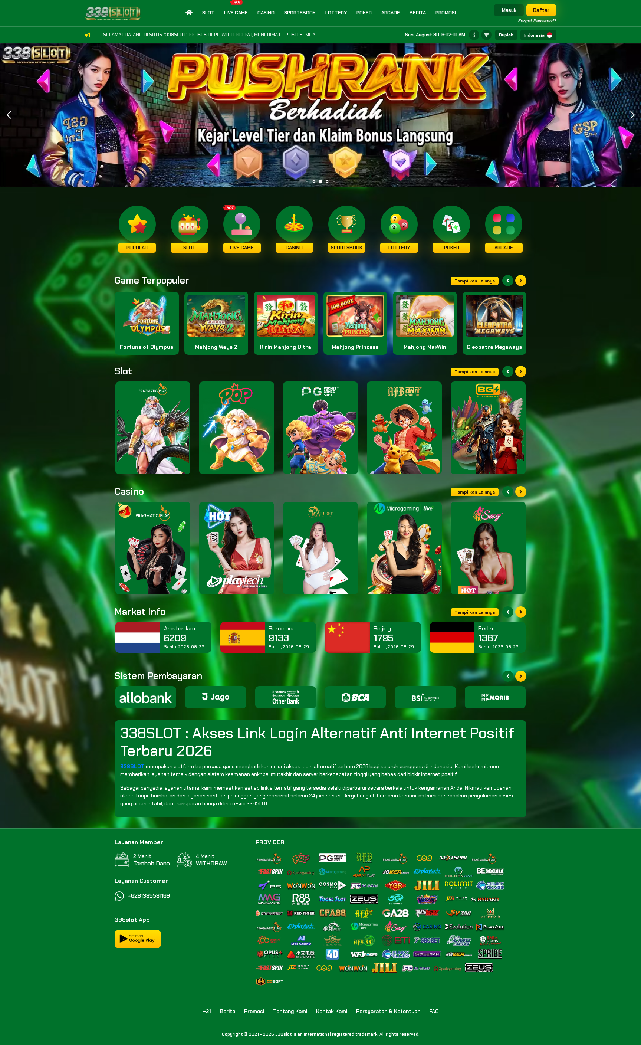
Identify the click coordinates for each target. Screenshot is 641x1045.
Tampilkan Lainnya (474, 281)
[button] (632, 115)
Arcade (390, 13)
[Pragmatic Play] (152, 427)
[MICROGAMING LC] (404, 548)
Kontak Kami (331, 1011)
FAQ (434, 1011)
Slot (208, 13)
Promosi (445, 13)
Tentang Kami (290, 1011)
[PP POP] (236, 427)
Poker (364, 13)
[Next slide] (520, 280)
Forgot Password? (537, 21)
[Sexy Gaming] (488, 548)
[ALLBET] (320, 548)
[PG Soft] (320, 427)
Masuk (509, 10)
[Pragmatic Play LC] (152, 548)
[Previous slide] (507, 280)
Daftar (541, 10)
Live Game (236, 13)
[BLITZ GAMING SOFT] (488, 427)
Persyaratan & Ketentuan (388, 1011)
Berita (418, 13)
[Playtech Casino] (236, 548)
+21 (207, 1011)
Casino (266, 13)
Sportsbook (300, 13)
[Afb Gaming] (404, 427)
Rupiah (506, 35)
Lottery (336, 13)
